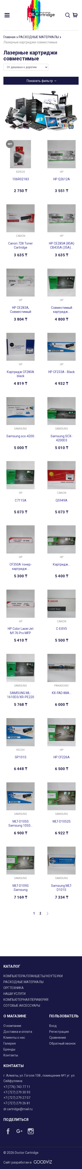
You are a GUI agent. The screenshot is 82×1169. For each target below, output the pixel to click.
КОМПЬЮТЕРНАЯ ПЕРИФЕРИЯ (25, 999)
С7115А (20, 500)
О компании (12, 1026)
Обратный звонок (62, 1043)
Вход (53, 1026)
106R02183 (20, 179)
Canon (20, 235)
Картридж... (61, 564)
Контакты (10, 1055)
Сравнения (57, 1037)
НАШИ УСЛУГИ (14, 994)
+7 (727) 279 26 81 (16, 1103)
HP (61, 171)
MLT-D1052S (62, 821)
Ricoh (20, 749)
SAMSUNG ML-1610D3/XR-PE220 (20, 695)
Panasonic (61, 685)
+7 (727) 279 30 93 (16, 1092)
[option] (41, 111)
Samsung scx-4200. (20, 436)
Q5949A (61, 500)
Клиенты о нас (14, 1037)
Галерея (9, 1043)
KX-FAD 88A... (61, 693)
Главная (9, 37)
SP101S (20, 757)
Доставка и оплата (17, 1031)
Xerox (20, 171)
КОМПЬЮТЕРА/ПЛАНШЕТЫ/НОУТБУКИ (33, 976)
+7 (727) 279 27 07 (16, 1098)
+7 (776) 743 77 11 (16, 1087)
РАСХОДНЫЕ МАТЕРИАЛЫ (39, 37)
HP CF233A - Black (61, 372)
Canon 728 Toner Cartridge (20, 245)
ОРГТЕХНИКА (13, 988)
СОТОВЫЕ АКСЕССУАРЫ (21, 1005)
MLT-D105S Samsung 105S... (20, 823)
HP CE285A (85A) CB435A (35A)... (61, 245)
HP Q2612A (61, 179)
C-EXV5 (61, 628)
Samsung (20, 428)
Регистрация (59, 1031)
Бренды (9, 1049)
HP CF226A (62, 757)
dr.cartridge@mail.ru (18, 1109)
